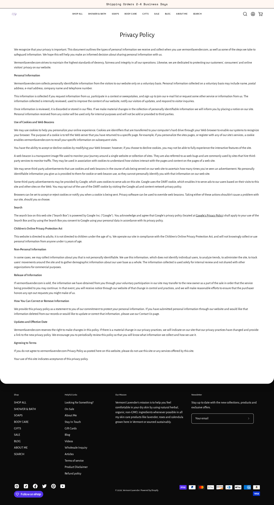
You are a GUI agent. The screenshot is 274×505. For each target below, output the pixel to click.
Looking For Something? (79, 402)
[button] (97, 14)
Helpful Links (71, 394)
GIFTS (17, 428)
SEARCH (19, 453)
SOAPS (18, 415)
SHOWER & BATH (25, 408)
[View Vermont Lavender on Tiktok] (25, 486)
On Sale (69, 408)
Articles (69, 453)
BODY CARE (21, 421)
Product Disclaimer (76, 467)
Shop (16, 394)
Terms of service (74, 460)
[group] (137, 4)
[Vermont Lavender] (14, 14)
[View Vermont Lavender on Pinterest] (53, 486)
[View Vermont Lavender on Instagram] (16, 486)
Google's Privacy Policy (209, 215)
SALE (17, 434)
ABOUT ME (21, 447)
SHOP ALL (20, 402)
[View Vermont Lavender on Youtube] (62, 486)
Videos (69, 441)
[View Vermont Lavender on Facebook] (34, 486)
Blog (67, 434)
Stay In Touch (73, 421)
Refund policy (73, 473)
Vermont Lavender (131, 490)
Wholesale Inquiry (76, 447)
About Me (71, 415)
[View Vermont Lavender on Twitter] (44, 486)
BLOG (17, 441)
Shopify (154, 490)
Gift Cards (71, 428)
